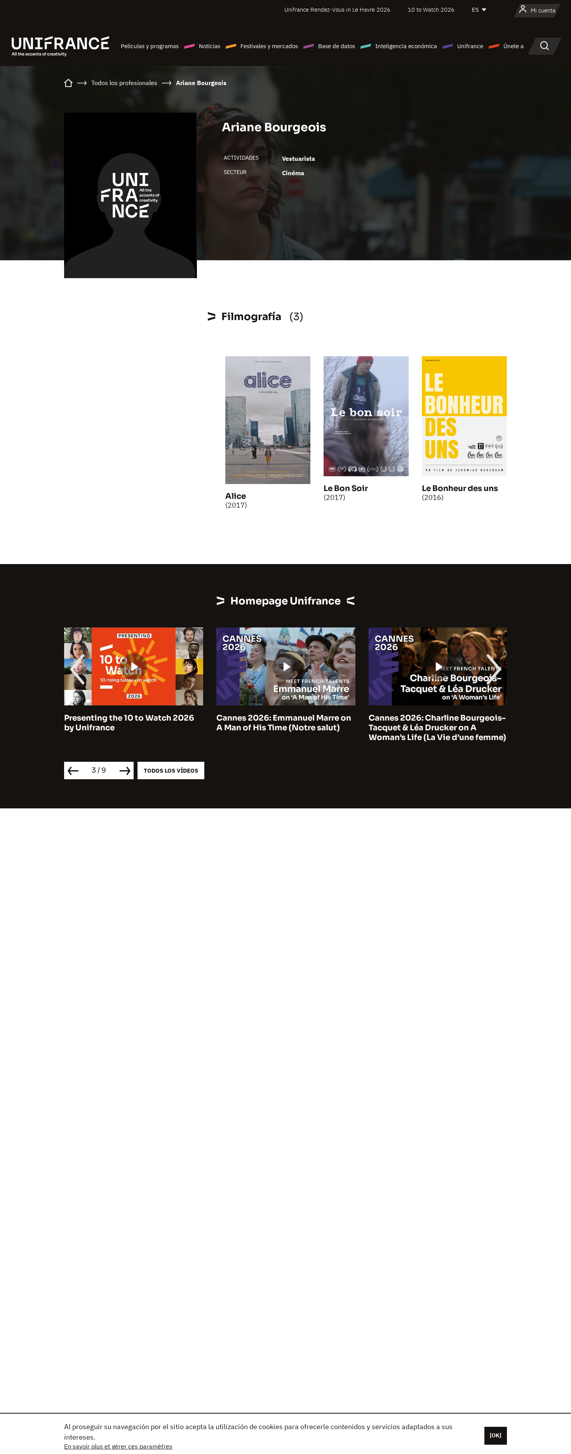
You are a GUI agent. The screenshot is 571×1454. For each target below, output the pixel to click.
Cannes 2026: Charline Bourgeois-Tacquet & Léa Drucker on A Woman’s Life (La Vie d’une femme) (286, 727)
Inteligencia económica (406, 46)
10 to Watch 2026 (431, 9)
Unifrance (470, 46)
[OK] (495, 1435)
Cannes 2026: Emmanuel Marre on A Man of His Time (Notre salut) (132, 723)
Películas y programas (150, 46)
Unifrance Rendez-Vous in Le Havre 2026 (337, 9)
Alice (235, 496)
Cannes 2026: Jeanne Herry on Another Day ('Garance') (429, 723)
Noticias (209, 46)
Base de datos (336, 46)
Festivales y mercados (269, 46)
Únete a (513, 46)
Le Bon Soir (346, 488)
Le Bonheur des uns (460, 488)
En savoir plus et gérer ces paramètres (118, 1446)
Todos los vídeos (171, 770)
